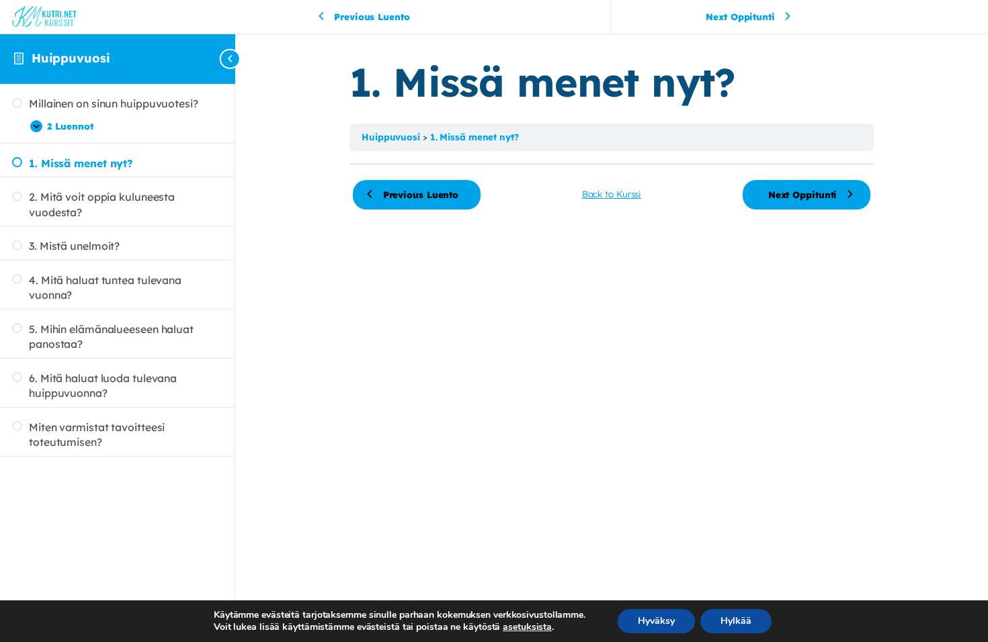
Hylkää (736, 620)
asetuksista (527, 627)
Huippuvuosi (71, 58)
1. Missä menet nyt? (474, 136)
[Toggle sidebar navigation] (231, 59)
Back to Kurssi (612, 193)
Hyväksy (656, 620)
